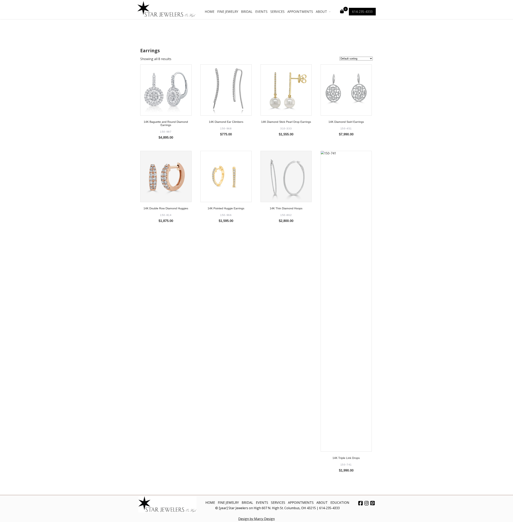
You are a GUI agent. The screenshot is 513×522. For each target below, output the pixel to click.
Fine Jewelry (227, 11)
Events (261, 11)
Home (209, 11)
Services (277, 11)
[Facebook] (360, 503)
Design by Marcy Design (256, 519)
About (321, 11)
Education (339, 502)
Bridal (246, 11)
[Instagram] (366, 503)
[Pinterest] (372, 503)
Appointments (300, 11)
